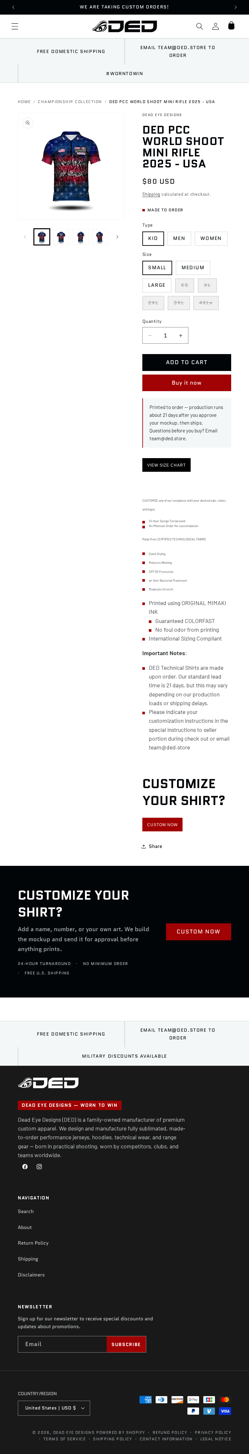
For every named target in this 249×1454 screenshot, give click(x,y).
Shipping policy (112, 1439)
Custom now (198, 931)
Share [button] (155, 846)
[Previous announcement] (13, 7)
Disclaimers (31, 1274)
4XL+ (209, 304)
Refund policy (170, 1432)
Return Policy (33, 1243)
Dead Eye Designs (74, 1432)
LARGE (157, 285)
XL (210, 287)
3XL (181, 304)
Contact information (166, 1439)
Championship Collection (70, 102)
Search (26, 1211)
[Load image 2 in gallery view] (61, 237)
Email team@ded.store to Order (178, 51)
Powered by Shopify (120, 1432)
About (25, 1227)
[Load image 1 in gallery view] (42, 237)
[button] (15, 26)
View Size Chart (166, 465)
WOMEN (211, 238)
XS (188, 287)
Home (24, 102)
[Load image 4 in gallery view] (100, 237)
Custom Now (162, 825)
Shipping (151, 194)
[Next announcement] (236, 7)
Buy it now (187, 383)
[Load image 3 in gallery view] (81, 237)
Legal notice (215, 1439)
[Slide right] (117, 237)
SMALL (157, 267)
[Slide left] (25, 237)
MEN (179, 238)
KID (153, 238)
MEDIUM (193, 267)
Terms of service (64, 1439)
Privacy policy (213, 1432)
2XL (156, 304)
